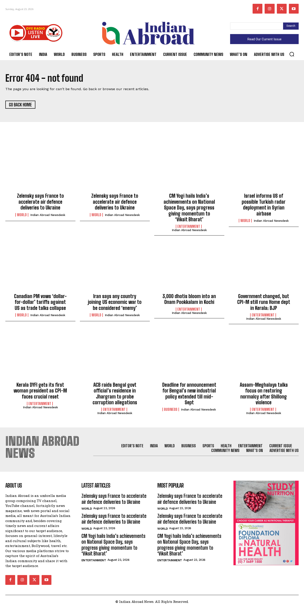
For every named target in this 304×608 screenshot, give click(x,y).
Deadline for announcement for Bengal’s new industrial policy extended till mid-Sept (189, 393)
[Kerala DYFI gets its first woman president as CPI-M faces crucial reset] (40, 357)
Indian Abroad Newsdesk (47, 215)
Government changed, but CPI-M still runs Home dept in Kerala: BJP (263, 302)
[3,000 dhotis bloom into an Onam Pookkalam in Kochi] (189, 268)
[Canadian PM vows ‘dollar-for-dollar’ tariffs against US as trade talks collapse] (40, 268)
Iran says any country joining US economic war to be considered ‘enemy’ (115, 302)
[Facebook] (257, 9)
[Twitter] (282, 9)
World (22, 215)
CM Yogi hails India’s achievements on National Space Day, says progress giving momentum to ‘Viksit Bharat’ (189, 207)
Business (170, 409)
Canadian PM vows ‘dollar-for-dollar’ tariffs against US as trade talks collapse (40, 302)
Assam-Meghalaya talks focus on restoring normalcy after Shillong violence (264, 393)
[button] (291, 54)
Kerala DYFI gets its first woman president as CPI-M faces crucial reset (40, 391)
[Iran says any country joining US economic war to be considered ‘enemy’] (115, 268)
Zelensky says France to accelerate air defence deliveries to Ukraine (40, 202)
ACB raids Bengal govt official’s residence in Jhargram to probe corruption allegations (115, 393)
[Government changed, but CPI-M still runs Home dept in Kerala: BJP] (264, 268)
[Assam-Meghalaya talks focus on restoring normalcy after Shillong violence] (264, 357)
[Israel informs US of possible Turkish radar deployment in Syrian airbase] (264, 168)
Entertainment (188, 226)
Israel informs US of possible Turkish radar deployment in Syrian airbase (264, 204)
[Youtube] (294, 9)
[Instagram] (269, 9)
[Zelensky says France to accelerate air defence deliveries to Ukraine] (40, 168)
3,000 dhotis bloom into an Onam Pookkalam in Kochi (189, 299)
